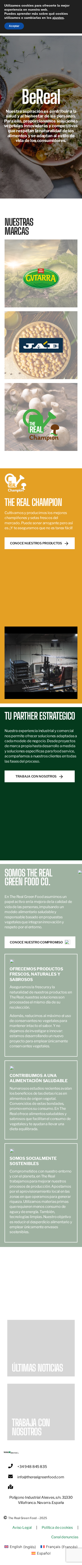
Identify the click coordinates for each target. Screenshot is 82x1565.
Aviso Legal (22, 1527)
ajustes (58, 17)
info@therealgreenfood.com (40, 1477)
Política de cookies (57, 1527)
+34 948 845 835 (32, 1466)
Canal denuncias (64, 1537)
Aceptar (14, 26)
